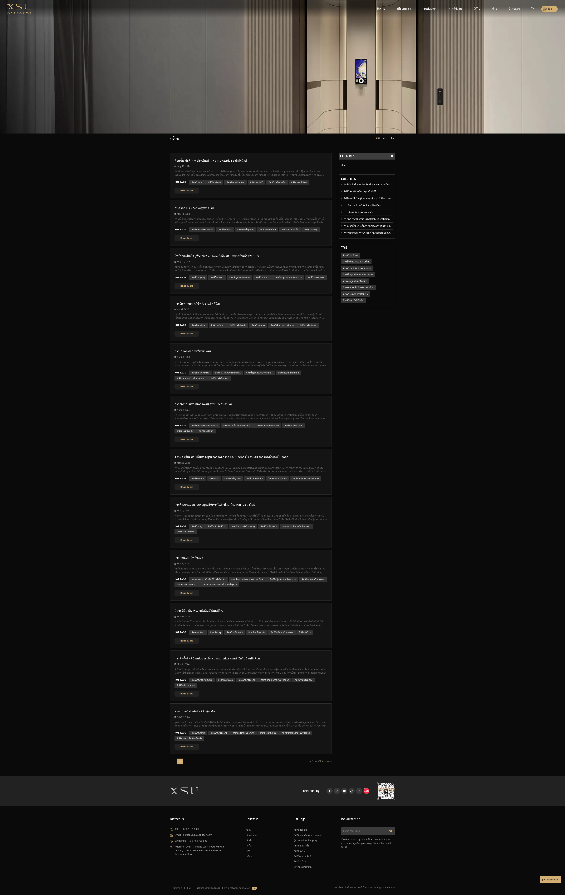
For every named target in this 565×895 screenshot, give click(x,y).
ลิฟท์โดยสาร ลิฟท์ (302, 856)
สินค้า (249, 840)
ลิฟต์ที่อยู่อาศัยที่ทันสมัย (355, 281)
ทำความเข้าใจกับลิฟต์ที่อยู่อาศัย (195, 711)
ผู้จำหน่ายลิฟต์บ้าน (302, 867)
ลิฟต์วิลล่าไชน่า (206, 431)
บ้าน (248, 830)
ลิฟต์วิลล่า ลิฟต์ (198, 325)
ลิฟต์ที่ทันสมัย (198, 478)
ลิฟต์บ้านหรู (197, 182)
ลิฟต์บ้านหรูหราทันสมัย (202, 680)
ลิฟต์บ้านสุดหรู (310, 229)
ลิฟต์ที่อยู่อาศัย (301, 830)
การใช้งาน (455, 8)
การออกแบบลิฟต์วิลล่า (189, 558)
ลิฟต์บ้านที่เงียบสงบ (219, 378)
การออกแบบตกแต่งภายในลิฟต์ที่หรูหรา (219, 584)
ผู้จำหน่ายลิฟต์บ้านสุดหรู (305, 840)
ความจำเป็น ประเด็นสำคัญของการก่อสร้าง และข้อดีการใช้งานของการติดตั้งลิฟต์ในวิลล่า (368, 226)
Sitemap (177, 888)
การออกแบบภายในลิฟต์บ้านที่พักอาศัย (209, 579)
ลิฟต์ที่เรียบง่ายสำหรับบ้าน (356, 262)
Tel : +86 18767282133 (187, 829)
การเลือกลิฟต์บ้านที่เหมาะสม (358, 212)
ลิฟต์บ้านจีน (299, 851)
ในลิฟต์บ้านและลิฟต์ (277, 478)
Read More (186, 190)
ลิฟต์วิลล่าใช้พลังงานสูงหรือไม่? (360, 191)
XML (189, 888)
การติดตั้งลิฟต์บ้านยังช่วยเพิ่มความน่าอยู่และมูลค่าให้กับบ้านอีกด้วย (217, 659)
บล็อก (343, 165)
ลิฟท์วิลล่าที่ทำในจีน (353, 300)
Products (429, 9)
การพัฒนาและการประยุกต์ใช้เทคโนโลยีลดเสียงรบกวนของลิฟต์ (368, 233)
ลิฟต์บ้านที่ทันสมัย (268, 229)
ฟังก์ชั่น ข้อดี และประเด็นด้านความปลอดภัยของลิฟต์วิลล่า (368, 184)
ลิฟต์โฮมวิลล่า (214, 182)
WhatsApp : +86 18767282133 (191, 841)
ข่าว (494, 8)
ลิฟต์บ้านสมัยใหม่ (299, 182)
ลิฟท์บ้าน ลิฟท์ (350, 255)
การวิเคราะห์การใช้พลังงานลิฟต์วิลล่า (363, 205)
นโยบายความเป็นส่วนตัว (208, 888)
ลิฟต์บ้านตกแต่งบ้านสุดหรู (243, 526)
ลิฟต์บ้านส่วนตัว (263, 277)
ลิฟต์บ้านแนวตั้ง (301, 846)
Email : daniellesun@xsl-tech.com (193, 835)
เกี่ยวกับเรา (404, 8)
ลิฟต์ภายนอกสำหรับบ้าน (355, 294)
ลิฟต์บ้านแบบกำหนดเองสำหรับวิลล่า (247, 579)
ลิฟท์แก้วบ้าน (305, 632)
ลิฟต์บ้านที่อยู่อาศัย (277, 182)
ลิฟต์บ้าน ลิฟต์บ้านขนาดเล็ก (357, 268)
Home (381, 8)
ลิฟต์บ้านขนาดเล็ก (289, 229)
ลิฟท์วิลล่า (213, 478)
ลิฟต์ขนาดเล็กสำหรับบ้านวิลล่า (191, 378)
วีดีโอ (477, 8)
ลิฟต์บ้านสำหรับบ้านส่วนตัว (189, 738)
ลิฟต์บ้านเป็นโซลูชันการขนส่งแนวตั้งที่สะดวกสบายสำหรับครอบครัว (368, 198)
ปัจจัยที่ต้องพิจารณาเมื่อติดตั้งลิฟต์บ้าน (199, 611)
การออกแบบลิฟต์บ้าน (186, 584)
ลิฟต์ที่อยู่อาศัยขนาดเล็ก (202, 229)
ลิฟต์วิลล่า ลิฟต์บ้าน (235, 182)
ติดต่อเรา (514, 9)
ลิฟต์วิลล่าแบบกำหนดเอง (313, 579)
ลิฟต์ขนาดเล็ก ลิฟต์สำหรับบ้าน (358, 288)
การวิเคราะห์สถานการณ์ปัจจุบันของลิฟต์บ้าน (367, 219)
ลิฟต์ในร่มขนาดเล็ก (186, 685)
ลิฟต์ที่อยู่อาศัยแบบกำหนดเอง (358, 275)
